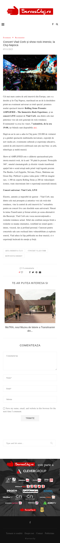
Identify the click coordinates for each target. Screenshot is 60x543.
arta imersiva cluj (14, 250)
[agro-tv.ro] (49, 503)
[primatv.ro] (8, 480)
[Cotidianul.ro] (30, 491)
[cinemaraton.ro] (19, 497)
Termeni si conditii (14, 533)
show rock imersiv (13, 256)
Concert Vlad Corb (37, 250)
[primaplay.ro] (48, 480)
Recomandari (19, 37)
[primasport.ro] (30, 486)
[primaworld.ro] (33, 503)
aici (35, 127)
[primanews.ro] (37, 480)
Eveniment (7, 37)
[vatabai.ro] (42, 509)
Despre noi (29, 533)
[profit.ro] (12, 491)
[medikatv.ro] (7, 497)
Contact (39, 533)
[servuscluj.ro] (28, 509)
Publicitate (49, 533)
